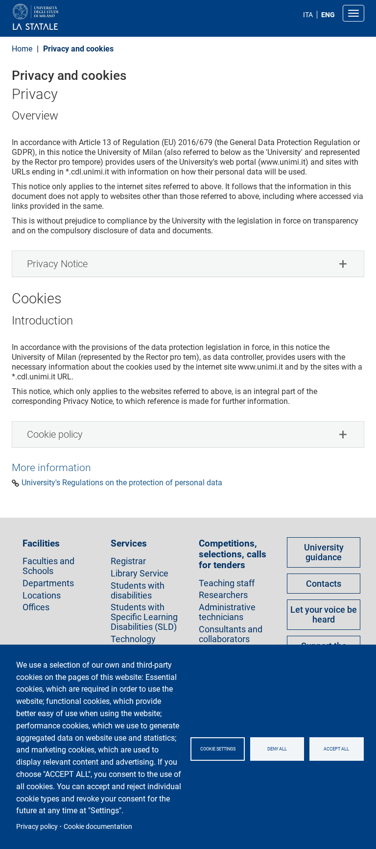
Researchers (223, 595)
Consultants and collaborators (230, 634)
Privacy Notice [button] (57, 264)
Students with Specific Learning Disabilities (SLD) (144, 616)
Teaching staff (227, 583)
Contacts (323, 583)
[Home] (59, 17)
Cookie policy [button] (55, 434)
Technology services (133, 644)
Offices (36, 607)
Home (22, 48)
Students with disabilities (137, 590)
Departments (48, 583)
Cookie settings (217, 749)
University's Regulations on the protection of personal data (122, 482)
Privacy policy (37, 826)
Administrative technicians (227, 612)
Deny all (277, 749)
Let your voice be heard (323, 614)
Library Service (139, 573)
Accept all (336, 749)
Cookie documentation (98, 826)
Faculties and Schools (48, 566)
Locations (42, 595)
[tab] (188, 263)
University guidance (324, 552)
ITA (308, 15)
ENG (328, 15)
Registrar (128, 561)
